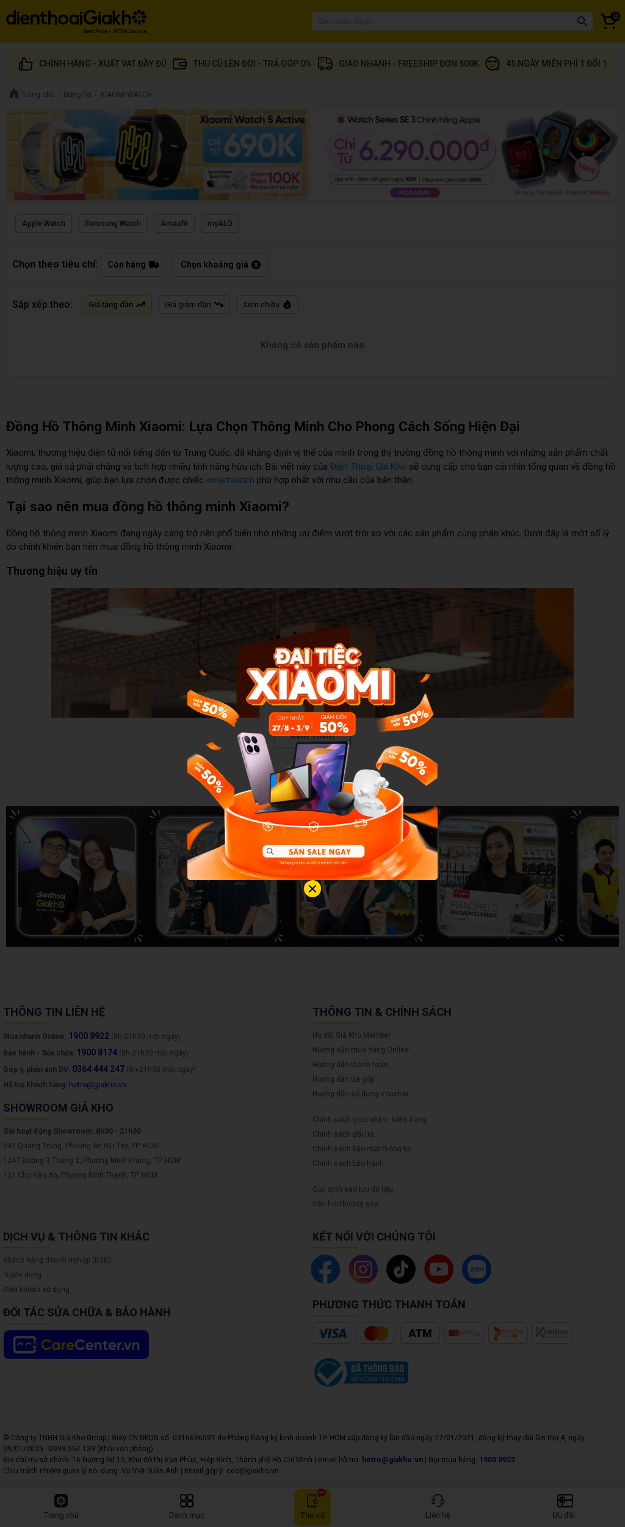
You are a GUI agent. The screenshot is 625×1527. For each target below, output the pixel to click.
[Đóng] (312, 888)
